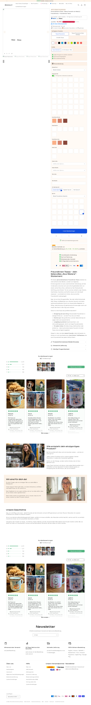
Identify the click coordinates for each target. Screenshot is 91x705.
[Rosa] (56, 43)
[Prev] (3, 61)
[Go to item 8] (53, 369)
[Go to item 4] (53, 365)
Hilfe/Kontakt (29, 669)
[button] (22, 3)
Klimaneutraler (56, 26)
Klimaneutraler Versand (68, 259)
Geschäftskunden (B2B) (32, 679)
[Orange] (78, 43)
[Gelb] (68, 43)
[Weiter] (48, 32)
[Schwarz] (59, 43)
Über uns (8, 667)
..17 (11, 53)
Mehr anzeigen (44, 433)
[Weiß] (53, 43)
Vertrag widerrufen (31, 682)
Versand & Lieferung (31, 674)
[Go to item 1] (39, 365)
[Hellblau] (62, 43)
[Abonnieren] (56, 635)
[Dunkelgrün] (75, 43)
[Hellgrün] (71, 43)
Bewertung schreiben (76, 367)
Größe (69, 47)
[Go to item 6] (44, 369)
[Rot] (81, 43)
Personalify (12, 701)
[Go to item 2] (44, 365)
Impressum (9, 672)
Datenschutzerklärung (12, 677)
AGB (43, 701)
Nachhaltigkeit (10, 669)
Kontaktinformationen (59, 701)
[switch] (53, 75)
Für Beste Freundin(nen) (59, 9)
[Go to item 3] (48, 365)
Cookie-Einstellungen (11, 679)
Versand (46, 701)
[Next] (49, 61)
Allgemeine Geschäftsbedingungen (15, 674)
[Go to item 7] (48, 369)
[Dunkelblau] (65, 43)
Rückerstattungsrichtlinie (32, 677)
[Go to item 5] (39, 369)
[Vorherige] (4, 32)
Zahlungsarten (30, 672)
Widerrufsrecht (27, 701)
